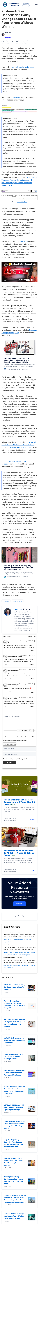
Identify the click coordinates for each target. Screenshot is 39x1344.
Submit (9, 762)
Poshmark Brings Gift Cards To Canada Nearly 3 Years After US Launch (19, 802)
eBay (33, 870)
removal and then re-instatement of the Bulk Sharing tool (19, 444)
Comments (8, 37)
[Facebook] (27, 609)
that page (16, 97)
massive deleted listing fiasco (21, 447)
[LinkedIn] (29, 609)
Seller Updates (17, 601)
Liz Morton (8, 32)
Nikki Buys (24, 241)
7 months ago (26, 641)
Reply (32, 650)
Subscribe (19, 903)
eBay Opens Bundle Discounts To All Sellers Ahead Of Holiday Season (19, 852)
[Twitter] (24, 609)
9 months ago (26, 669)
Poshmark (6, 601)
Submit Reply (23, 730)
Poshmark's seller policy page (22, 67)
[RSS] (23, 916)
